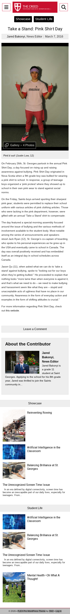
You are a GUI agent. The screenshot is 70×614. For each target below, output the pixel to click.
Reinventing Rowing (39, 412)
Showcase (23, 19)
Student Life (43, 19)
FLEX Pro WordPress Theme (32, 611)
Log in (58, 611)
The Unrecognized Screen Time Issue (26, 484)
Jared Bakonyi (16, 36)
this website (12, 310)
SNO (51, 611)
